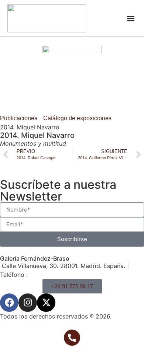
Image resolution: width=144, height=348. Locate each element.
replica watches (56, 208)
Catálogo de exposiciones (77, 118)
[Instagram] (27, 302)
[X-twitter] (46, 302)
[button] (130, 18)
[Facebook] (9, 302)
